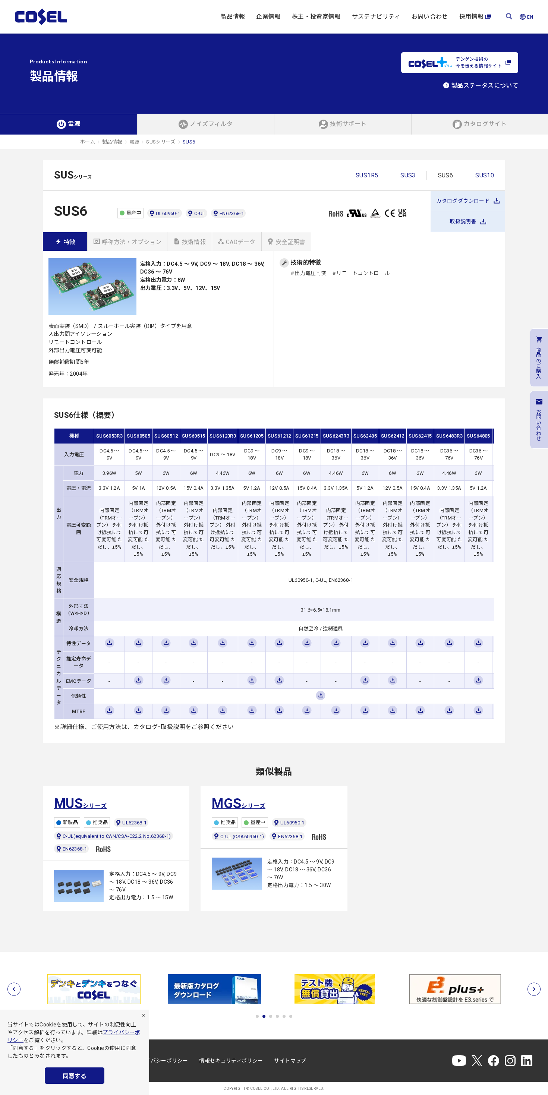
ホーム (87, 142)
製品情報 (233, 16)
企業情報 (268, 16)
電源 (134, 142)
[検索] (509, 17)
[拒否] (143, 1015)
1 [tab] (257, 1016)
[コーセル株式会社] (41, 17)
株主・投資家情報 (316, 16)
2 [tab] (263, 1016)
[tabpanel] (94, 989)
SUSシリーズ (161, 142)
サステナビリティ (376, 16)
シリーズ (80, 803)
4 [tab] (277, 1016)
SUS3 (407, 175)
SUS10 (484, 175)
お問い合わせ (430, 16)
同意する (74, 1076)
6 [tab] (290, 1016)
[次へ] (534, 989)
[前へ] (14, 989)
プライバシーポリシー (161, 1061)
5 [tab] (284, 1016)
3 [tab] (270, 1016)
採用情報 (471, 16)
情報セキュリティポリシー (231, 1061)
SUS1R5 (367, 175)
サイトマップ (290, 1061)
